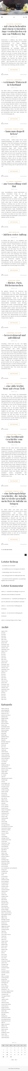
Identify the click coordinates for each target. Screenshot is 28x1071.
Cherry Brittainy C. (5, 758)
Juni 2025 (3, 654)
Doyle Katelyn (4, 773)
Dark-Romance (4, 766)
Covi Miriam (9, 24)
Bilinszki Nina (4, 738)
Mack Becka (4, 899)
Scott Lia (3, 969)
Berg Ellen (3, 733)
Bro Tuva (3, 746)
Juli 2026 (3, 632)
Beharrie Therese (5, 728)
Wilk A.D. (3, 1022)
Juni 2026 (3, 634)
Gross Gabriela (4, 806)
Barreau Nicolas (5, 723)
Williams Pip (4, 1025)
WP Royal (17, 1068)
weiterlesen (14, 69)
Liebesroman (18, 24)
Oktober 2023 (4, 687)
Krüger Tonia (4, 878)
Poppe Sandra (4, 941)
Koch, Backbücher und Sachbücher (9, 868)
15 (7, 1052)
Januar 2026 (4, 642)
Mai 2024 (3, 676)
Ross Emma (4, 956)
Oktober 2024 (4, 667)
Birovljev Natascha (5, 741)
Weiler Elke (16, 232)
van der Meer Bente (6, 1004)
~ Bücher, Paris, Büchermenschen (14, 284)
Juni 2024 (3, 674)
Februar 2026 (4, 641)
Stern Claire (4, 984)
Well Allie (3, 1014)
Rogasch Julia (4, 949)
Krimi (10, 232)
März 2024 (3, 679)
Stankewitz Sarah (18, 129)
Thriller (3, 997)
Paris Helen (4, 932)
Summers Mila (4, 987)
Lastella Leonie (4, 886)
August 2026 (4, 631)
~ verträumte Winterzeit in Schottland (14, 83)
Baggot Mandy (4, 718)
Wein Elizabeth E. (5, 1012)
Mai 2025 (3, 656)
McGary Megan (4, 909)
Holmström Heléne (5, 829)
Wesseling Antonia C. (6, 1019)
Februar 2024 (4, 681)
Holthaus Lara (4, 831)
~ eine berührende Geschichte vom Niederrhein (14, 439)
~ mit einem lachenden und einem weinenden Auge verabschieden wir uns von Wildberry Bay (14, 30)
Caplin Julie (9, 79)
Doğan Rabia (4, 771)
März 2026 (3, 639)
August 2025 (4, 651)
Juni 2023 (3, 694)
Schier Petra (4, 962)
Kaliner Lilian (4, 853)
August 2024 (4, 671)
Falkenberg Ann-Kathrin (6, 778)
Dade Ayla (3, 763)
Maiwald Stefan (4, 903)
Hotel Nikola (4, 836)
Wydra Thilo (4, 1034)
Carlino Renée (4, 751)
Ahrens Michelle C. (5, 711)
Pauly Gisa (3, 936)
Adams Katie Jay (5, 708)
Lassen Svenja (4, 884)
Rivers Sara (4, 947)
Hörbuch (3, 834)
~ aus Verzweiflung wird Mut (14, 185)
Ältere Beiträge (7, 549)
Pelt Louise (4, 937)
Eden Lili (3, 776)
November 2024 (5, 666)
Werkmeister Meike (6, 1017)
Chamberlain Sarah (5, 756)
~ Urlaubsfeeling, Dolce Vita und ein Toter (11, 572)
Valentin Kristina (5, 1002)
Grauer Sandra (4, 804)
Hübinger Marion (5, 838)
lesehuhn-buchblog (14, 6)
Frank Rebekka (4, 788)
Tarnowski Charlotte (6, 992)
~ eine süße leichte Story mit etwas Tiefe (14, 387)
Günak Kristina (4, 808)
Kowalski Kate (4, 871)
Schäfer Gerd (4, 959)
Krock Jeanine (4, 876)
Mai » (16, 1059)
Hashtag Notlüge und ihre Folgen (13, 620)
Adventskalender (5, 710)
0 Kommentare (23, 74)
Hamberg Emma (5, 813)
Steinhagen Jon (4, 982)
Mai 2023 (3, 696)
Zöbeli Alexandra (5, 1037)
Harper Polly (4, 816)
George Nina (11, 280)
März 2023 (3, 699)
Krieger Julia (4, 873)
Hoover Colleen (5, 833)
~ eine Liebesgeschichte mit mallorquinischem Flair (13, 575)
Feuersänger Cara (5, 783)
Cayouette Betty (5, 753)
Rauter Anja (4, 942)
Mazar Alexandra (5, 908)
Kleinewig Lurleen (5, 863)
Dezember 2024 (5, 664)
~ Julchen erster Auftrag (14, 234)
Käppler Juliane (4, 854)
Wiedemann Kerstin (6, 1021)
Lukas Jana (3, 898)
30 (11, 1056)
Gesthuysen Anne (12, 434)
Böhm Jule (3, 745)
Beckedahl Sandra (5, 726)
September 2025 (5, 649)
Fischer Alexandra (5, 785)
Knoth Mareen (4, 864)
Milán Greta (4, 916)
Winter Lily (3, 1030)
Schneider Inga (4, 964)
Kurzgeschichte (5, 883)
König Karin (4, 869)
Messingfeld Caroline (6, 914)
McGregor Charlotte (6, 911)
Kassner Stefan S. (5, 856)
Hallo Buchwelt (4, 811)
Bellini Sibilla (4, 731)
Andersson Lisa (4, 713)
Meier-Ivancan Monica (6, 913)
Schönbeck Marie (5, 967)
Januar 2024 (4, 682)
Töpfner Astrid (4, 999)
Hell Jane (3, 819)
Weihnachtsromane (5, 1009)
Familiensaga (4, 780)
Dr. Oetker (3, 775)
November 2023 (5, 686)
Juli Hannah (9, 181)
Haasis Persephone (6, 809)
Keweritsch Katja (5, 861)
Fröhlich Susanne (5, 790)
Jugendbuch (4, 849)
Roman (18, 280)
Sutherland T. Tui (5, 989)
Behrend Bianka (5, 730)
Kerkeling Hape (5, 859)
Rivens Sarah (4, 946)
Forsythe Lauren (5, 786)
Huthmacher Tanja (5, 843)
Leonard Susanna (5, 889)
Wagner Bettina (5, 1007)
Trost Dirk (3, 1001)
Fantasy (3, 781)
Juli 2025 (3, 652)
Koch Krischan (4, 866)
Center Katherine (5, 755)
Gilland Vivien (4, 800)
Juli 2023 (3, 692)
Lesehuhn (6, 74)
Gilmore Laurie (4, 801)
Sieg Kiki (3, 974)
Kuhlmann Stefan (5, 879)
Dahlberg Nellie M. (5, 765)
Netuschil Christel (5, 921)
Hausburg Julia (4, 818)
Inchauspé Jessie (5, 844)
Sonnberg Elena (5, 977)
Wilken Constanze (5, 1024)
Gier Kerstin (4, 798)
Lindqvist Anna (4, 896)
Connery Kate (4, 760)
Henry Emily (9, 383)
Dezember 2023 (5, 684)
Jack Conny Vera (5, 848)
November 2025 (5, 646)
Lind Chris (3, 893)
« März (12, 1059)
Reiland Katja (4, 944)
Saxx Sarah (18, 332)
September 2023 (5, 689)
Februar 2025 (4, 661)
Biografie (3, 740)
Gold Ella (3, 803)
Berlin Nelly (4, 735)
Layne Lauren (4, 888)
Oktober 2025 (4, 647)
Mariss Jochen (4, 904)
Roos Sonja (4, 954)
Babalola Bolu (4, 716)
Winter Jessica (4, 1029)
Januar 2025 (4, 662)
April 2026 (3, 637)
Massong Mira (4, 906)
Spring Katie (4, 979)
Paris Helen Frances (6, 934)
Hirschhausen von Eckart (7, 826)
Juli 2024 (3, 672)
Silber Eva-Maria (5, 976)
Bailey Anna (4, 720)
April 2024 (3, 677)
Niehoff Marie (4, 924)
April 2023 (3, 697)
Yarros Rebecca (5, 1035)
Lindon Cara (4, 894)
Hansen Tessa (4, 814)
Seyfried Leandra (5, 972)
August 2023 (4, 691)
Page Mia (3, 931)
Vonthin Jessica (4, 1006)
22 (7, 1054)
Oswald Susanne (5, 929)
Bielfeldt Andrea (5, 736)
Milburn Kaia (4, 918)
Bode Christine (4, 743)
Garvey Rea (4, 793)
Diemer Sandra (4, 770)
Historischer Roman (6, 828)
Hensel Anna (4, 823)
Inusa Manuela (4, 846)
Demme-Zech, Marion (6, 768)
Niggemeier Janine (5, 926)
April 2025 (3, 657)
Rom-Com (3, 951)
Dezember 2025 (5, 644)
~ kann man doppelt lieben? (14, 132)
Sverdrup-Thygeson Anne (7, 991)
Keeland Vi (3, 858)
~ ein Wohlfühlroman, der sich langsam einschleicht (13, 569)
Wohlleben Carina (5, 1032)
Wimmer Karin (4, 1027)
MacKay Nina (4, 901)
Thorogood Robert (5, 996)
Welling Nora (4, 1016)
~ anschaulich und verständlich (8, 565)
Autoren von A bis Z (5, 715)
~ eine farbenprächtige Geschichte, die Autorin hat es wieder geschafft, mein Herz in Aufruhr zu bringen (14, 498)
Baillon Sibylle (4, 721)
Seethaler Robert (5, 971)
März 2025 (3, 659)
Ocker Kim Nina (4, 927)
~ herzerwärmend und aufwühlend (14, 336)
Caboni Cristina (4, 748)
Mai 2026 (3, 636)
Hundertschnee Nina (6, 839)
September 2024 (5, 669)
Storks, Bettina (4, 986)
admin (2, 591)
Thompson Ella (4, 994)
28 (3, 1056)
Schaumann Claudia (5, 961)
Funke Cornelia (4, 791)
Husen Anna (4, 841)
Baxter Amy (4, 725)
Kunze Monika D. (5, 881)
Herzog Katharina (5, 824)
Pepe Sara (3, 939)
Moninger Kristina (5, 919)
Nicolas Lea (4, 923)
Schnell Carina (4, 966)
